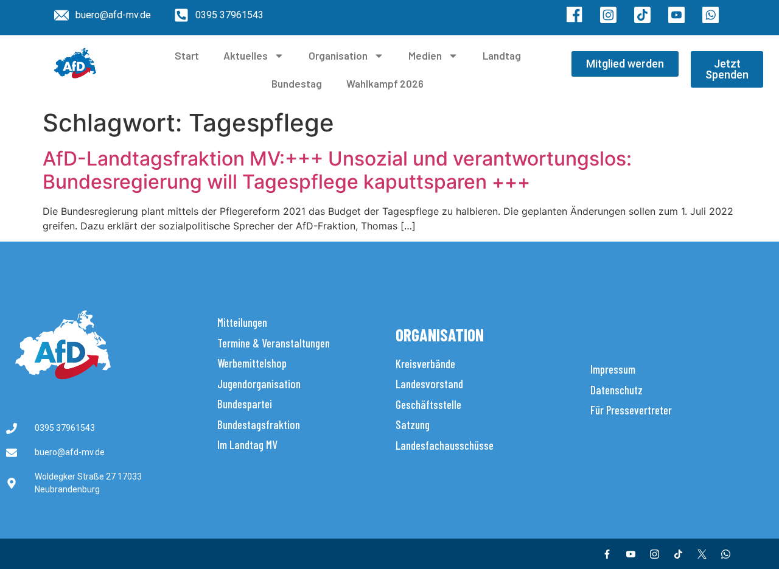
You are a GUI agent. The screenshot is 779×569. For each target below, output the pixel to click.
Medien (425, 55)
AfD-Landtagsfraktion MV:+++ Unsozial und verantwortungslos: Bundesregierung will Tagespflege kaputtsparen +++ (337, 170)
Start (187, 55)
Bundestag (296, 83)
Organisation (338, 55)
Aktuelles (245, 55)
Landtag (502, 55)
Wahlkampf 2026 (385, 83)
